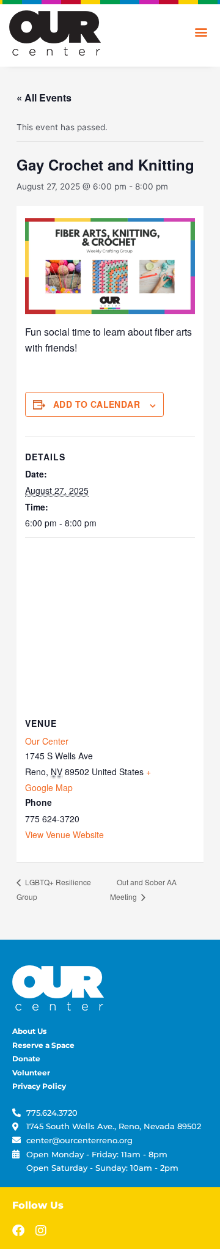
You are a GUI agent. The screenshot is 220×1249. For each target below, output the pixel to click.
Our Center (46, 741)
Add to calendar (96, 404)
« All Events (44, 97)
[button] (201, 31)
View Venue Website (64, 834)
